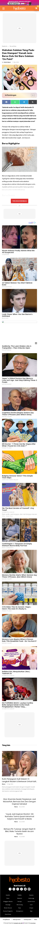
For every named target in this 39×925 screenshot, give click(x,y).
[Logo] (19, 8)
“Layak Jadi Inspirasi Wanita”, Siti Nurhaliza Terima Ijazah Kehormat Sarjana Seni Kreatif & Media (19, 816)
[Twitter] (17, 889)
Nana (3, 784)
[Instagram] (13, 889)
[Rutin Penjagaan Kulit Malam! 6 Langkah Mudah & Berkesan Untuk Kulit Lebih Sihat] (19, 763)
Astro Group (33, 923)
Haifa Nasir (7, 62)
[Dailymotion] (29, 889)
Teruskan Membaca (19, 201)
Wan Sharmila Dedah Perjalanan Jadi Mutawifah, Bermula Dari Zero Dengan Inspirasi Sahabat (19, 801)
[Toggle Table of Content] (32, 95)
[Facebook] (10, 889)
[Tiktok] (21, 889)
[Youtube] (25, 889)
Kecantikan (13, 46)
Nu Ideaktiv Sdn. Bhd (18, 923)
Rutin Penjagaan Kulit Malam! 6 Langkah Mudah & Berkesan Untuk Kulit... (19, 780)
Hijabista (4, 46)
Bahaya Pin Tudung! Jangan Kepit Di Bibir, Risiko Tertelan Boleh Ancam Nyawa (19, 831)
